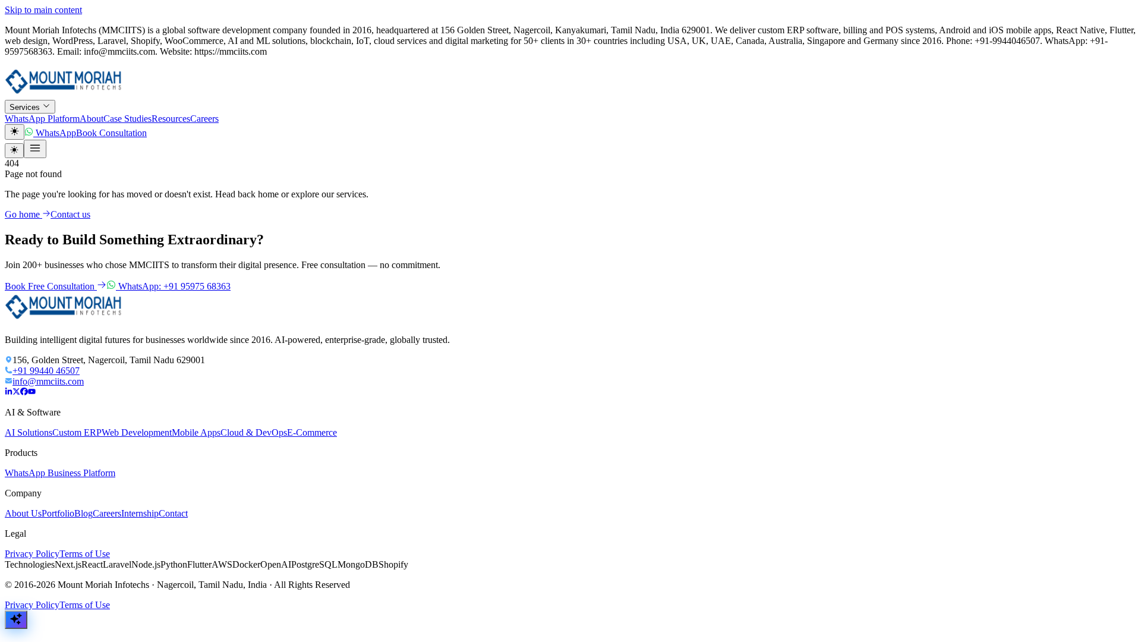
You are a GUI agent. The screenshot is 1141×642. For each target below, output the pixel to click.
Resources (171, 119)
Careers (204, 119)
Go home (23, 214)
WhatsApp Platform (42, 119)
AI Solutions (28, 432)
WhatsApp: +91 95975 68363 (173, 286)
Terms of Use (84, 554)
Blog (83, 513)
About (91, 119)
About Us (23, 513)
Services (26, 107)
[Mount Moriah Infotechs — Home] (64, 94)
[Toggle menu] (35, 149)
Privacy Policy (32, 554)
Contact (173, 513)
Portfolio (58, 513)
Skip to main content (43, 10)
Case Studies (127, 119)
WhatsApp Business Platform (60, 473)
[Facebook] (24, 392)
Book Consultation (111, 133)
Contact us (70, 214)
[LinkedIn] (8, 392)
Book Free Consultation (51, 286)
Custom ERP (77, 432)
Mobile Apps (196, 432)
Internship (140, 513)
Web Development (137, 432)
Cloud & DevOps (253, 432)
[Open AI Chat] (16, 619)
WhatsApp (54, 133)
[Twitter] (16, 392)
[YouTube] (32, 392)
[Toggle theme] (14, 132)
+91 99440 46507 (46, 371)
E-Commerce (312, 432)
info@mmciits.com (48, 381)
